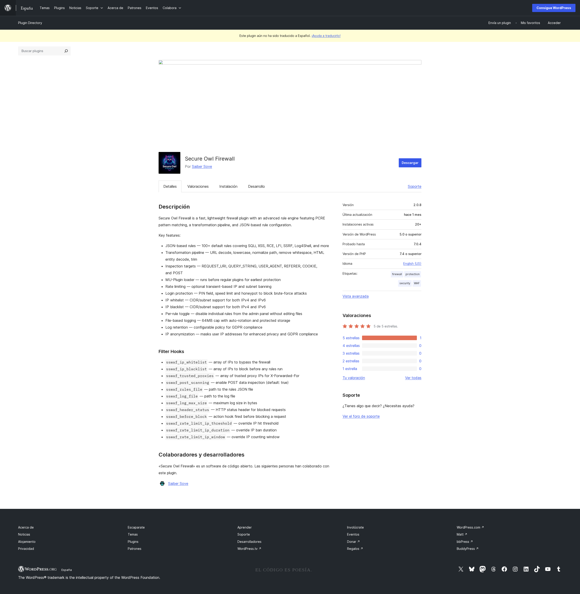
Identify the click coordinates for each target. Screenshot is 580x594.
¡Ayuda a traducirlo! (326, 36)
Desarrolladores (249, 541)
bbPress (465, 541)
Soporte (414, 186)
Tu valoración (354, 377)
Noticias (24, 534)
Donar (353, 541)
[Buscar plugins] (66, 50)
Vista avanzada (356, 296)
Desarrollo (256, 186)
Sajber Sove (202, 166)
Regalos (355, 549)
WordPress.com (470, 527)
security (404, 283)
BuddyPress (468, 549)
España (66, 570)
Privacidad (26, 549)
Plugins (133, 541)
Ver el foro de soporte (361, 416)
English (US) (412, 263)
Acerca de (26, 527)
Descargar (410, 163)
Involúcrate (355, 527)
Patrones (134, 549)
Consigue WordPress (553, 8)
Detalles (170, 186)
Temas (133, 534)
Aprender (244, 527)
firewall (397, 274)
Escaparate (136, 527)
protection (413, 274)
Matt (462, 534)
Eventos (353, 534)
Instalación (228, 186)
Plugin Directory (30, 23)
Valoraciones (198, 186)
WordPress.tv (249, 549)
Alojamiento (27, 541)
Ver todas (413, 377)
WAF (417, 283)
